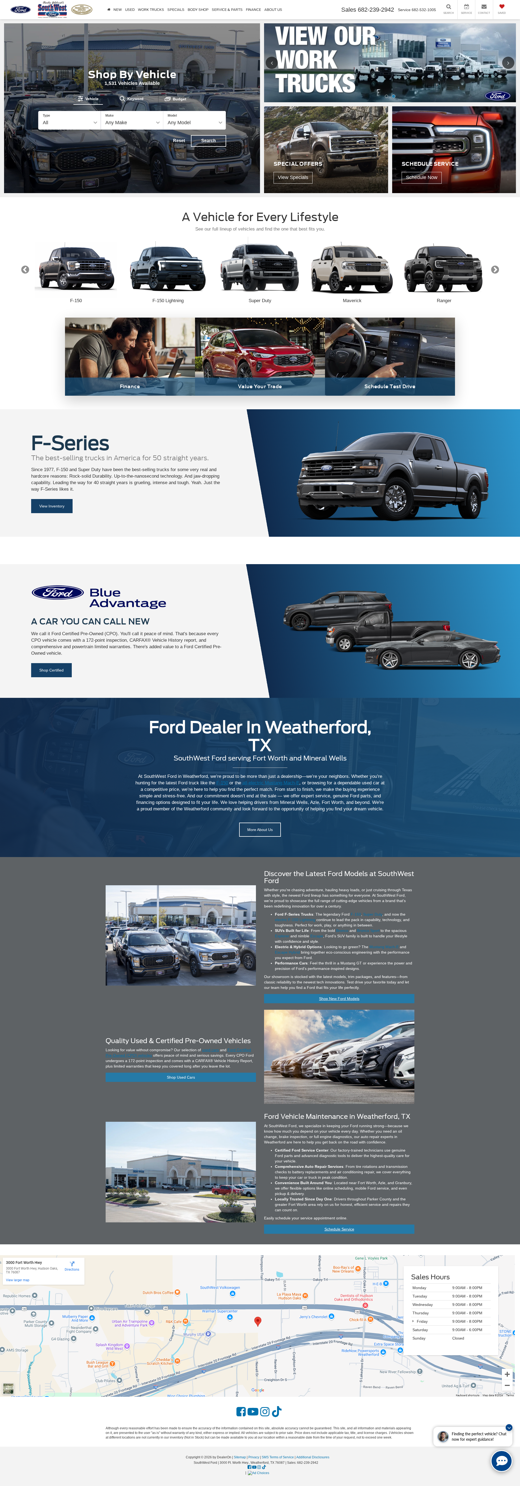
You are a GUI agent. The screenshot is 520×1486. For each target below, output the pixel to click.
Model (172, 115)
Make (109, 115)
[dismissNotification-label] (509, 1427)
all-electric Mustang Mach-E (270, 782)
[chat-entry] (501, 1461)
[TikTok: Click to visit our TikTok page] (276, 1412)
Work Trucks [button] (151, 10)
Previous (25, 269)
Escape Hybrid (287, 952)
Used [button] (130, 10)
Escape (316, 936)
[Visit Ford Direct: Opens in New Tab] (259, 1473)
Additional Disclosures (312, 1457)
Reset (179, 140)
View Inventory (51, 506)
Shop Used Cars (181, 1077)
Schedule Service (339, 1229)
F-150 (222, 782)
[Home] (109, 9)
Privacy (253, 1457)
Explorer (282, 936)
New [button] (117, 10)
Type (46, 115)
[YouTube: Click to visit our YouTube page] (253, 1412)
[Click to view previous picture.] (275, 62)
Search (208, 140)
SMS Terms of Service (278, 1457)
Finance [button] (253, 10)
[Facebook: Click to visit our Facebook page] (241, 1412)
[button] (386, 96)
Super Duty (372, 914)
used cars (210, 1050)
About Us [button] (273, 10)
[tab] (88, 99)
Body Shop (198, 10)
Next (495, 269)
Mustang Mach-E (384, 947)
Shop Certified (51, 670)
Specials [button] (175, 10)
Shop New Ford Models (339, 998)
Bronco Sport (368, 930)
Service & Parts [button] (227, 10)
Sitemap (240, 1457)
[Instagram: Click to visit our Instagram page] (264, 1412)
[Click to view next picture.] (504, 62)
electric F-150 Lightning (295, 920)
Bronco (342, 930)
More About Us (260, 829)
